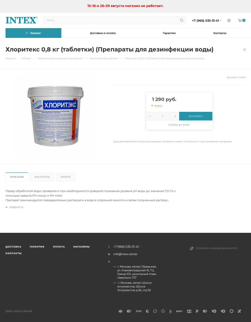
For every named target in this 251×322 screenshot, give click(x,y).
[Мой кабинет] (229, 21)
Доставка (13, 246)
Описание (17, 177)
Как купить (42, 177)
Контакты (13, 253)
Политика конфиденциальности (216, 248)
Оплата (66, 177)
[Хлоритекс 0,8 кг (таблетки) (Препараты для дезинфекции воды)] (56, 116)
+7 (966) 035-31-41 (205, 20)
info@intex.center (125, 254)
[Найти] (181, 20)
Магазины (81, 246)
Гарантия (37, 246)
